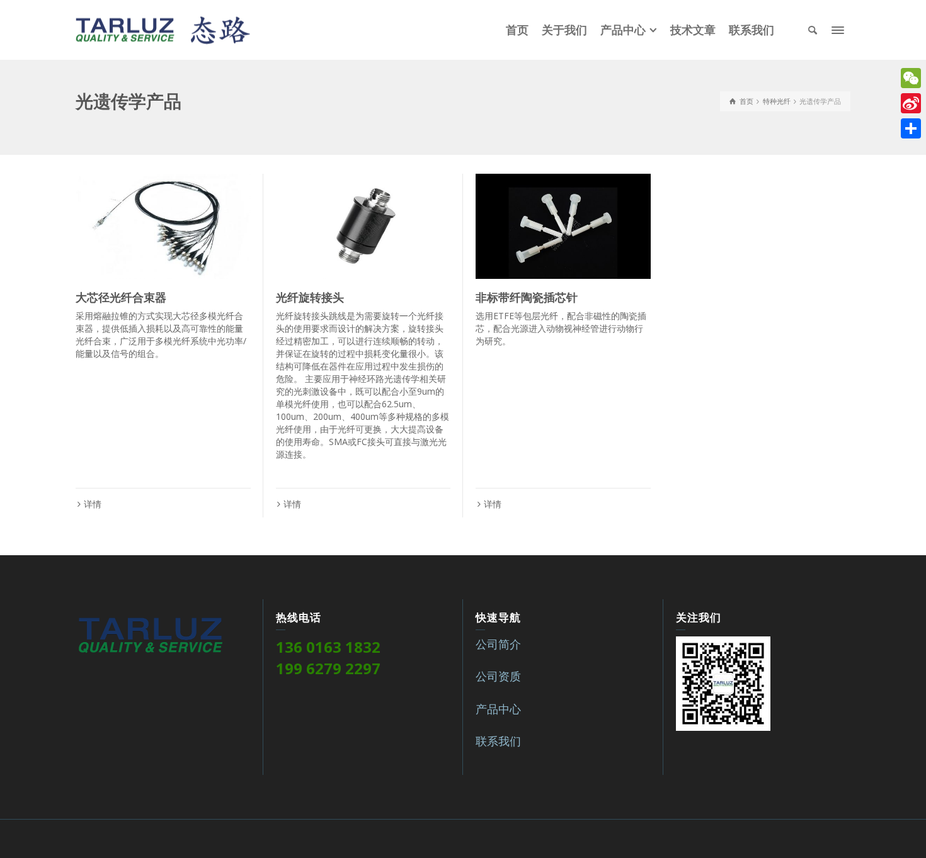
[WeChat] (910, 78)
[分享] (910, 128)
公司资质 (498, 676)
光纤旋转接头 (310, 297)
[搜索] (812, 30)
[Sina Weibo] (910, 103)
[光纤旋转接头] (363, 226)
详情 (92, 504)
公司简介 (498, 644)
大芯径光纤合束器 (121, 297)
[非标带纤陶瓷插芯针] (563, 226)
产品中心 (498, 708)
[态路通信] (163, 29)
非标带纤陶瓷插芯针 (527, 297)
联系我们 (498, 740)
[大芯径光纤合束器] (163, 226)
